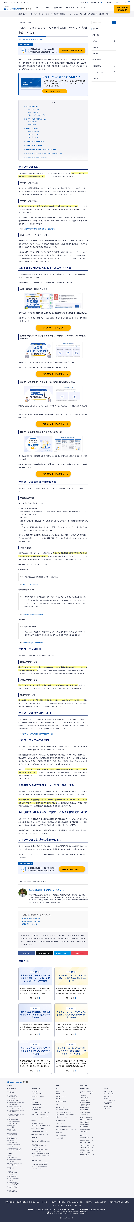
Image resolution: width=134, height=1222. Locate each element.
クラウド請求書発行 (15, 1114)
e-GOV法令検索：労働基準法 (31, 918)
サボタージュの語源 (33, 109)
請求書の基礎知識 (84, 1107)
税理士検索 (59, 1099)
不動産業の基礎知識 (85, 1129)
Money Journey (108, 1106)
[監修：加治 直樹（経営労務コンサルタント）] (22, 895)
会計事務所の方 (96, 2)
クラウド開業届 (35, 1109)
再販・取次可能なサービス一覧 (39, 1134)
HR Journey (107, 1109)
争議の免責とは (32, 125)
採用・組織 (96, 35)
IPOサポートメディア (61, 1123)
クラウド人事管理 (12, 1156)
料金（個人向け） (60, 1107)
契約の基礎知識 (84, 1110)
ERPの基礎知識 (84, 1097)
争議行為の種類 (32, 122)
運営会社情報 (9, 1202)
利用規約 (53, 1202)
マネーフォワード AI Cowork (39, 1163)
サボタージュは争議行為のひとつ (36, 119)
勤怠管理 (95, 54)
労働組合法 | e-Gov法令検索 (33, 614)
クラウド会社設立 (36, 1107)
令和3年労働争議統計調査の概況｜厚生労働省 (39, 229)
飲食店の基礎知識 (84, 1122)
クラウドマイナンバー (13, 1179)
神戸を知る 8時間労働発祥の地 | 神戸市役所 (38, 734)
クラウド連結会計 (12, 1141)
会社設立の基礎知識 (85, 1112)
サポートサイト (60, 1091)
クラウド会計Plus (13, 1095)
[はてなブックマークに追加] (62, 953)
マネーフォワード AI (39, 1167)
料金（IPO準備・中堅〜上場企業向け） (66, 1114)
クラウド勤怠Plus (14, 1164)
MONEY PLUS (109, 1103)
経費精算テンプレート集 (86, 1140)
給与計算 (95, 47)
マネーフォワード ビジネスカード (40, 1112)
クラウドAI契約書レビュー (38, 1105)
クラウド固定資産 (12, 1133)
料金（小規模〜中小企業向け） (64, 1112)
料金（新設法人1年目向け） (63, 1109)
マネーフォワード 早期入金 (38, 1144)
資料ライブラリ (108, 1091)
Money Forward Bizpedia (88, 1092)
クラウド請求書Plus (12, 1118)
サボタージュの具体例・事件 (35, 141)
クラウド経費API (60, 1138)
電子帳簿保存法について (37, 1123)
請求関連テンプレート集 (86, 1138)
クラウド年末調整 (12, 1171)
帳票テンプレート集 (85, 1142)
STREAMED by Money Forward (39, 1148)
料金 (37, 8)
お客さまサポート (111, 2)
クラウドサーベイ (13, 1187)
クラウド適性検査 (12, 1190)
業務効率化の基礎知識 (86, 1119)
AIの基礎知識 (83, 1131)
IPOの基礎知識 (84, 1114)
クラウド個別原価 (12, 1137)
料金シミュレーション (61, 1117)
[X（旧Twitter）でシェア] (44, 953)
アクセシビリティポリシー (61, 1205)
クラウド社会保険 (12, 1175)
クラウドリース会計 (13, 1099)
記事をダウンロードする (70, 50)
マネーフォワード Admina (38, 1114)
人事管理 (95, 78)
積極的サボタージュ (33, 131)
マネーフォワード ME (109, 1099)
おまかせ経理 (35, 1091)
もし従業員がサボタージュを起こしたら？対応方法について (44, 153)
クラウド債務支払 (12, 1130)
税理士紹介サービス (61, 1096)
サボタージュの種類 (32, 129)
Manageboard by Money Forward (40, 1152)
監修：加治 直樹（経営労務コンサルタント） (32, 39)
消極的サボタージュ (33, 134)
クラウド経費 (11, 1126)
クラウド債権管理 (13, 1122)
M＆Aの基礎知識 (84, 1127)
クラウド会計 (10, 1092)
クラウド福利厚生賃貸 (13, 1183)
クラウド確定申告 (15, 1103)
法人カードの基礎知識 (86, 1117)
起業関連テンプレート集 (86, 1150)
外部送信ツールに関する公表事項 (96, 1202)
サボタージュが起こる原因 (34, 145)
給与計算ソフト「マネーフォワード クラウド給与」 (34, 14)
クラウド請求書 (15, 1111)
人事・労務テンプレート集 (87, 1145)
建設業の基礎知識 (84, 1124)
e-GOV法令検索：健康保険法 (31, 921)
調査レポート (107, 1096)
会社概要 (83, 2)
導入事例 (58, 1094)
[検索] (114, 22)
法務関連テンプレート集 (86, 1147)
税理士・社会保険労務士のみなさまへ (66, 1129)
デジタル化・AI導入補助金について (40, 1125)
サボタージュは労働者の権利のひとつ (37, 157)
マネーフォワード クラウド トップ (14, 2)
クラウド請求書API (61, 1135)
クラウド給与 (10, 1168)
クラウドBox (14, 1145)
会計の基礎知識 (84, 1100)
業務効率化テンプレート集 (87, 1155)
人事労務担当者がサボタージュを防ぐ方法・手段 (41, 149)
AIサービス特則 (77, 1205)
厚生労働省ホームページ (29, 924)
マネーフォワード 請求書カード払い (41, 1141)
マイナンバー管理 (98, 72)
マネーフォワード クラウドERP (39, 1117)
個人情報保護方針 (22, 1202)
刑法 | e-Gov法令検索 (30, 584)
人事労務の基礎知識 (59, 14)
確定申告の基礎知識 (85, 1102)
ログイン (124, 2)
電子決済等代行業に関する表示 (119, 1202)
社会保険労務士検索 (61, 1101)
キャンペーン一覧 (108, 1094)
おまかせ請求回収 (36, 1094)
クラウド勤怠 (14, 1160)
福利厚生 (95, 41)
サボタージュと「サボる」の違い (37, 115)
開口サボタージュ (33, 137)
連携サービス (70, 8)
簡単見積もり (58, 8)
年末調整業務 (97, 66)
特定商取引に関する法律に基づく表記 (70, 1202)
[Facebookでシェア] (26, 953)
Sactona (41, 1156)
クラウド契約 (35, 1102)
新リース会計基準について (38, 1128)
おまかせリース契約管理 (37, 1096)
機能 (47, 8)
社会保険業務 (97, 60)
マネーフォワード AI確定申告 (15, 1107)
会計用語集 (83, 1095)
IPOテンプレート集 (85, 1152)
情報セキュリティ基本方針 (39, 1202)
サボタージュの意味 (33, 112)
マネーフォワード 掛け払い (14, 1149)
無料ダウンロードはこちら (53, 327)
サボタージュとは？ (32, 106)
